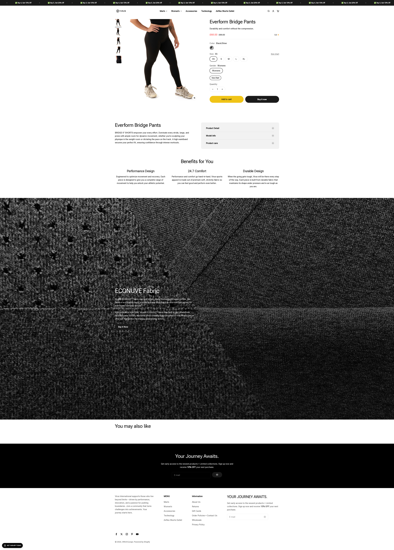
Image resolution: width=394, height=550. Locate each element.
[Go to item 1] (118, 23)
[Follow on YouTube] (137, 534)
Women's (175, 11)
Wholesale (197, 520)
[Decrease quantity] (213, 89)
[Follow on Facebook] (116, 534)
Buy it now (262, 99)
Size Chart (215, 78)
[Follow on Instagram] (126, 534)
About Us (196, 502)
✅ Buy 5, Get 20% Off (10, 3)
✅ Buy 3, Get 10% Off (42, 3)
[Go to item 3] (118, 41)
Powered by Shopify (142, 542)
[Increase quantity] (222, 89)
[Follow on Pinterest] (132, 534)
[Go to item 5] (118, 60)
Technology (206, 11)
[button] (12, 545)
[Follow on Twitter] (121, 534)
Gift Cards (196, 511)
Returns (195, 506)
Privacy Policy (198, 524)
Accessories (191, 11)
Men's (162, 11)
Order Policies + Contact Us (204, 515)
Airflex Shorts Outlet (225, 11)
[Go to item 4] (118, 51)
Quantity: (214, 84)
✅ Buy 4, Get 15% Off (75, 3)
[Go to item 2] (118, 32)
